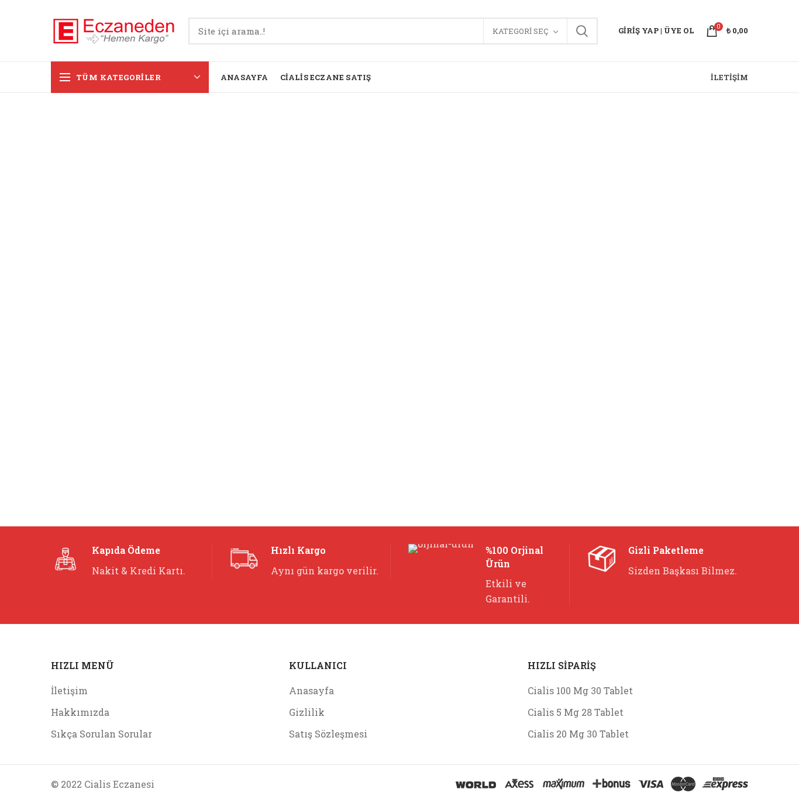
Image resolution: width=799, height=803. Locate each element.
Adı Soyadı (73, 201)
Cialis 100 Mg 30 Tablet (580, 690)
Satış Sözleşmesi (328, 734)
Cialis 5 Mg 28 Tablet (576, 712)
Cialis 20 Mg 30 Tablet (578, 734)
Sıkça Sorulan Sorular (101, 734)
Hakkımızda (80, 712)
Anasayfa (311, 690)
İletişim (69, 690)
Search (582, 31)
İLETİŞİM (729, 77)
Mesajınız (71, 316)
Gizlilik (307, 712)
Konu (232, 201)
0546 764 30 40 (475, 218)
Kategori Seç (521, 31)
